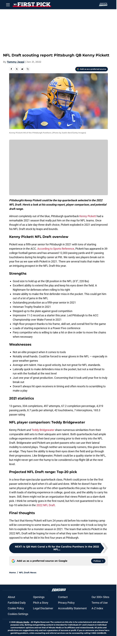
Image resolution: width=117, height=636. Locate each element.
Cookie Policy (16, 608)
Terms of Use (100, 602)
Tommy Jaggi (15, 61)
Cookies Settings (18, 614)
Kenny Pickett (87, 216)
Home (12, 572)
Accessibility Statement (72, 608)
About (11, 597)
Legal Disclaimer (43, 608)
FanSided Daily (17, 602)
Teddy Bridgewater (43, 430)
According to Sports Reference (55, 248)
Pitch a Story (40, 602)
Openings (38, 597)
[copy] (28, 69)
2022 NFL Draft (45, 505)
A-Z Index (97, 608)
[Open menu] (8, 4)
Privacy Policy (66, 602)
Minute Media (22, 622)
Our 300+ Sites (100, 597)
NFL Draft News (27, 572)
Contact (63, 597)
